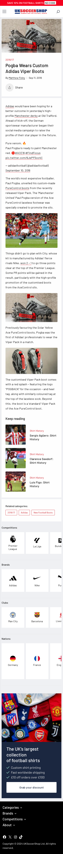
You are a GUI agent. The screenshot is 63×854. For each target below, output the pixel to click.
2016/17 (9, 59)
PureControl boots (17, 188)
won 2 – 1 (26, 263)
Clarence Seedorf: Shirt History (41, 460)
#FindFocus (33, 153)
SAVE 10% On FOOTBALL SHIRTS (31, 2)
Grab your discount (31, 787)
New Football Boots (43, 512)
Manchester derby (26, 115)
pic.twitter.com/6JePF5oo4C (24, 157)
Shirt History (37, 430)
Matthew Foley (17, 77)
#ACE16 (20, 153)
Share (19, 87)
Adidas (9, 106)
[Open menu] (4, 11)
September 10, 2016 (17, 170)
